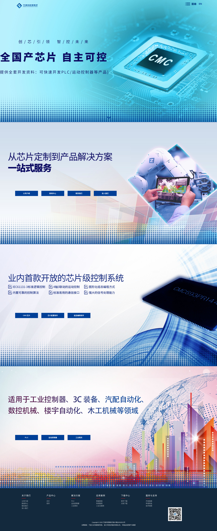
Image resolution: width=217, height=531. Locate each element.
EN (200, 4)
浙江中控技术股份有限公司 (112, 525)
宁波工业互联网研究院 (95, 525)
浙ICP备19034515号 (119, 522)
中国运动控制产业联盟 (129, 525)
